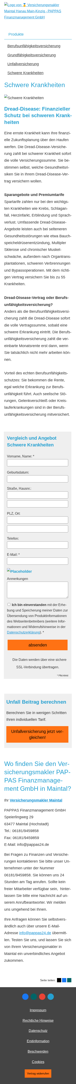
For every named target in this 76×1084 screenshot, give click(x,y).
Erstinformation (38, 1041)
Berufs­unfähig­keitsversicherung (33, 46)
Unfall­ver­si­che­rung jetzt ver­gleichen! (37, 734)
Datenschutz (38, 1031)
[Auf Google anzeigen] (42, 997)
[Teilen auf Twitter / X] (59, 980)
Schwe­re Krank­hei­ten (25, 73)
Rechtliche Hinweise (38, 1020)
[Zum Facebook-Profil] (25, 997)
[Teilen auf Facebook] (64, 980)
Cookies (38, 1062)
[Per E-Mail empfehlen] (51, 997)
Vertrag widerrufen (38, 1073)
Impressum (38, 1010)
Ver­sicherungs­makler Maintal (36, 800)
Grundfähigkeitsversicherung (31, 55)
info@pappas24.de (35, 933)
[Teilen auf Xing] (69, 980)
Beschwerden (38, 1051)
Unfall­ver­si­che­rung (23, 64)
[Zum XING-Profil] (34, 997)
